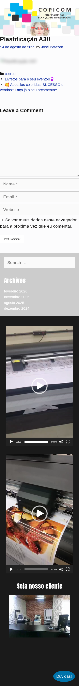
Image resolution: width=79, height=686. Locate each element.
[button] (39, 386)
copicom (11, 74)
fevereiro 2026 (15, 291)
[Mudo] (61, 442)
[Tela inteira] (68, 442)
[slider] (36, 442)
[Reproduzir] (11, 442)
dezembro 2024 (16, 308)
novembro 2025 (16, 297)
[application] (39, 386)
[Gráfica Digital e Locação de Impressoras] (39, 10)
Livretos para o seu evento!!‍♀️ (29, 79)
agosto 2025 (14, 303)
